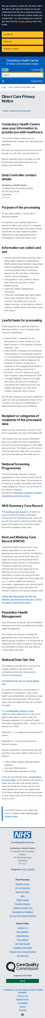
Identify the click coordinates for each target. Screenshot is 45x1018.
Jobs (22, 896)
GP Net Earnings (22, 888)
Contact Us (22, 928)
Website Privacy (22, 999)
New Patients (22, 932)
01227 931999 (28, 869)
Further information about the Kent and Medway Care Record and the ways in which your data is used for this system (22, 599)
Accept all (8, 34)
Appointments (22, 936)
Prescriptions (22, 940)
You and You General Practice (22, 916)
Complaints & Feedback (22, 912)
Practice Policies (22, 904)
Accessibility (22, 1003)
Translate (35, 70)
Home (4, 87)
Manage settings (11, 49)
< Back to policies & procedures (16, 111)
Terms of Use (22, 996)
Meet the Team (22, 892)
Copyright (22, 1010)
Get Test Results (22, 944)
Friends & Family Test (22, 908)
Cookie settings (25, 21)
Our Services (22, 956)
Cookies (22, 1006)
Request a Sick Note (22, 948)
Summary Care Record (16, 512)
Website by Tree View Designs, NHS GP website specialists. (24, 991)
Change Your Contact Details (22, 952)
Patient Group (22, 900)
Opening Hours (22, 884)
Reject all (8, 41)
